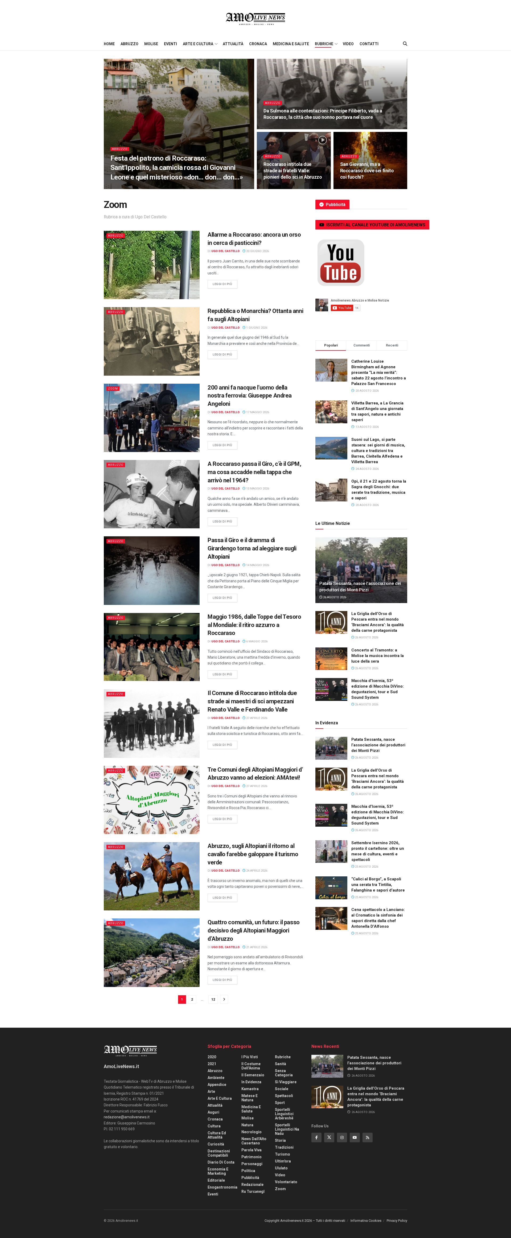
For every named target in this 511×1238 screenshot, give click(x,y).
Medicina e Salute (291, 44)
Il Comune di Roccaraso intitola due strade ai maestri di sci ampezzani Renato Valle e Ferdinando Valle (252, 701)
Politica (248, 1171)
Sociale (281, 1089)
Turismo (282, 1154)
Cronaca (258, 44)
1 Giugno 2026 (256, 327)
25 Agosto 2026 (366, 866)
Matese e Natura (249, 1098)
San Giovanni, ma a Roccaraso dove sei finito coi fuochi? (367, 170)
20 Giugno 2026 (257, 251)
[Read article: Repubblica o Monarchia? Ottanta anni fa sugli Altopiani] (152, 341)
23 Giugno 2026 (354, 187)
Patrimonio (251, 1157)
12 (213, 999)
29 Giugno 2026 (278, 187)
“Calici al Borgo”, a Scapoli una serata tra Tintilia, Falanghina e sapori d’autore (378, 885)
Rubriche (324, 44)
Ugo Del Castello (128, 187)
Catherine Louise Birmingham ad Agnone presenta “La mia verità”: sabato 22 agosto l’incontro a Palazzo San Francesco (378, 372)
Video (348, 44)
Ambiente (216, 1078)
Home (109, 44)
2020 (212, 1057)
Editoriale (216, 1180)
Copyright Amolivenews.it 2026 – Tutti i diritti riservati (305, 1221)
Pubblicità (250, 1178)
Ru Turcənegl (253, 1191)
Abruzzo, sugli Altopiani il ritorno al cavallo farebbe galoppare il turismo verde (253, 854)
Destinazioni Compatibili (219, 1153)
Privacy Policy (397, 1221)
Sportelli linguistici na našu (287, 1129)
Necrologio (251, 1132)
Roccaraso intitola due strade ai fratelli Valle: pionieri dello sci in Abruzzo (292, 170)
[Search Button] (405, 44)
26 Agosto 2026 (334, 597)
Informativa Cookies (366, 1221)
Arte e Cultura (198, 44)
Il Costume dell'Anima (251, 1066)
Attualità (233, 44)
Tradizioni (284, 1147)
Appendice (217, 1084)
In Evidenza (251, 1082)
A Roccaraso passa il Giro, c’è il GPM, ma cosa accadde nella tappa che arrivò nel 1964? (254, 472)
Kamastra (250, 1089)
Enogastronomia (222, 1187)
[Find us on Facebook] (316, 1137)
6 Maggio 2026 (256, 641)
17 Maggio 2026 (257, 412)
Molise (151, 44)
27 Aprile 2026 (256, 718)
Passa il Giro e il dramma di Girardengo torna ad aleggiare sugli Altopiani (252, 548)
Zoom (113, 388)
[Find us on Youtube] (355, 1137)
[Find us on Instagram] (342, 1137)
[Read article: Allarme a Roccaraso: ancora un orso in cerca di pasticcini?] (152, 265)
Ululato (281, 1168)
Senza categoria (284, 1073)
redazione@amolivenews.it (127, 1117)
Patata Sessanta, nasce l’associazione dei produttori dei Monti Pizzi (378, 745)
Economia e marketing (218, 1171)
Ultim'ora (283, 1161)
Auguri (213, 1112)
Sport (280, 1103)
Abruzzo (129, 44)
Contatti (369, 44)
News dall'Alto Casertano (253, 1141)
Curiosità (216, 1144)
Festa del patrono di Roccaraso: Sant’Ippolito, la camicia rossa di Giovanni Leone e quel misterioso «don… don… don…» (176, 167)
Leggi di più (225, 284)
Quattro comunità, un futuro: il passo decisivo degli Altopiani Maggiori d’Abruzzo (254, 930)
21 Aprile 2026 (256, 947)
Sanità (280, 1064)
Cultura (214, 1126)
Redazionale (252, 1184)
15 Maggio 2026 (257, 488)
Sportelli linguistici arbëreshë (284, 1113)
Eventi (170, 44)
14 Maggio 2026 (257, 565)
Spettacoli (284, 1096)
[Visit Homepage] (255, 19)
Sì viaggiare (285, 1082)
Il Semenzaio (252, 1075)
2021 (212, 1064)
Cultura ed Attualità (217, 1135)
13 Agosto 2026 (160, 187)
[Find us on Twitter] (329, 1137)
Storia (280, 1140)
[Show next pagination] (224, 999)
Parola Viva (251, 1150)
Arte (211, 1091)
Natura (247, 1125)
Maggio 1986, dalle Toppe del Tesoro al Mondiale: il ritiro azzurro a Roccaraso (254, 625)
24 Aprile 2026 (256, 870)
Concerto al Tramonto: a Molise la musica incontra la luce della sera (377, 656)
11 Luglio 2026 (277, 127)
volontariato (286, 1182)
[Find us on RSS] (367, 1137)
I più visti (249, 1057)
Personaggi (251, 1164)
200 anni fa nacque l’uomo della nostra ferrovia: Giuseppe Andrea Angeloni (250, 395)
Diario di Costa (221, 1162)
